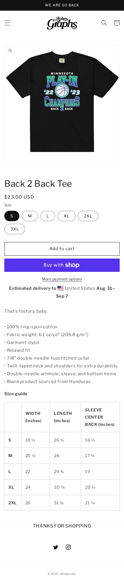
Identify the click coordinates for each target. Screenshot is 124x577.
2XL (88, 215)
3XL (14, 228)
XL (66, 215)
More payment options (62, 279)
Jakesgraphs (68, 573)
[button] (7, 23)
